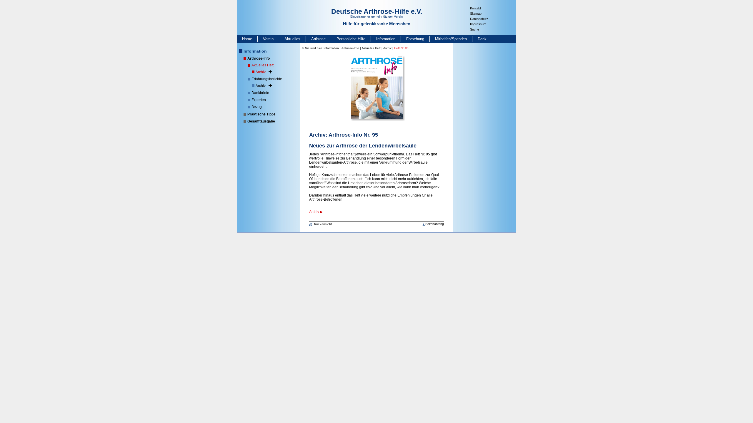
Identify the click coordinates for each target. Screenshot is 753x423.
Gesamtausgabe (261, 121)
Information (385, 39)
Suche (474, 29)
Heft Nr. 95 (401, 48)
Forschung (415, 39)
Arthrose (318, 39)
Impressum (478, 24)
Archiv (261, 72)
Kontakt (475, 8)
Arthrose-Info (258, 58)
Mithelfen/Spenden (451, 39)
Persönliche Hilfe (350, 39)
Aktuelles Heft (262, 65)
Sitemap (476, 13)
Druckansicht (322, 224)
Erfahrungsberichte (266, 79)
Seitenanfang (434, 224)
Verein (268, 39)
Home (247, 39)
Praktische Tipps (261, 114)
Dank (482, 39)
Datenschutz (479, 19)
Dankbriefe (260, 93)
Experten (258, 100)
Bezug (256, 107)
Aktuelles (292, 39)
